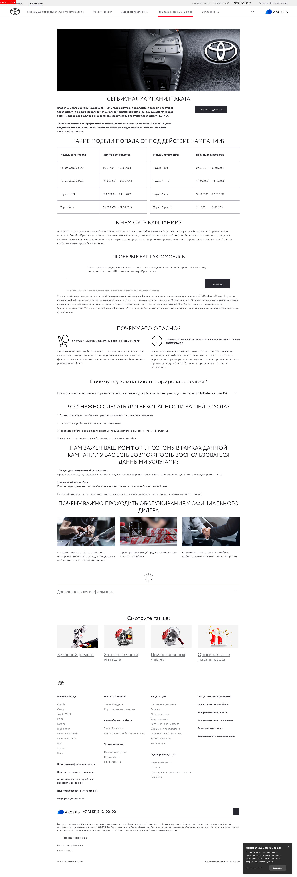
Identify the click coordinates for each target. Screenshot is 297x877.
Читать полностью (254, 867)
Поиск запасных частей (168, 656)
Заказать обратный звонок (273, 2)
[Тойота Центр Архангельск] (276, 11)
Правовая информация (74, 837)
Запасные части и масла (121, 656)
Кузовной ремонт (75, 654)
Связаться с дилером (211, 109)
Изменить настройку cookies (70, 845)
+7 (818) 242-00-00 (241, 2)
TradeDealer (234, 861)
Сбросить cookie (64, 850)
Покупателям (16, 3)
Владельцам (36, 3)
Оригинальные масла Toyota (214, 656)
